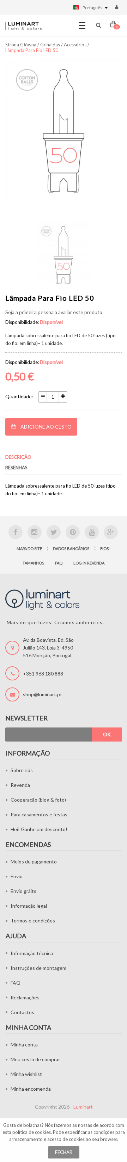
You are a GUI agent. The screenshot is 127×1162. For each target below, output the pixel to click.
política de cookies (31, 1132)
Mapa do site (29, 548)
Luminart (83, 1107)
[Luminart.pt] (23, 26)
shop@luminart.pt (42, 694)
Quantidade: (19, 396)
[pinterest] (73, 532)
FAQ (58, 563)
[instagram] (35, 532)
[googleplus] (111, 532)
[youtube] (92, 532)
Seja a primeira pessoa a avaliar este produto (53, 312)
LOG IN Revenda (88, 563)
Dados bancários (71, 548)
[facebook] (15, 532)
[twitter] (54, 532)
